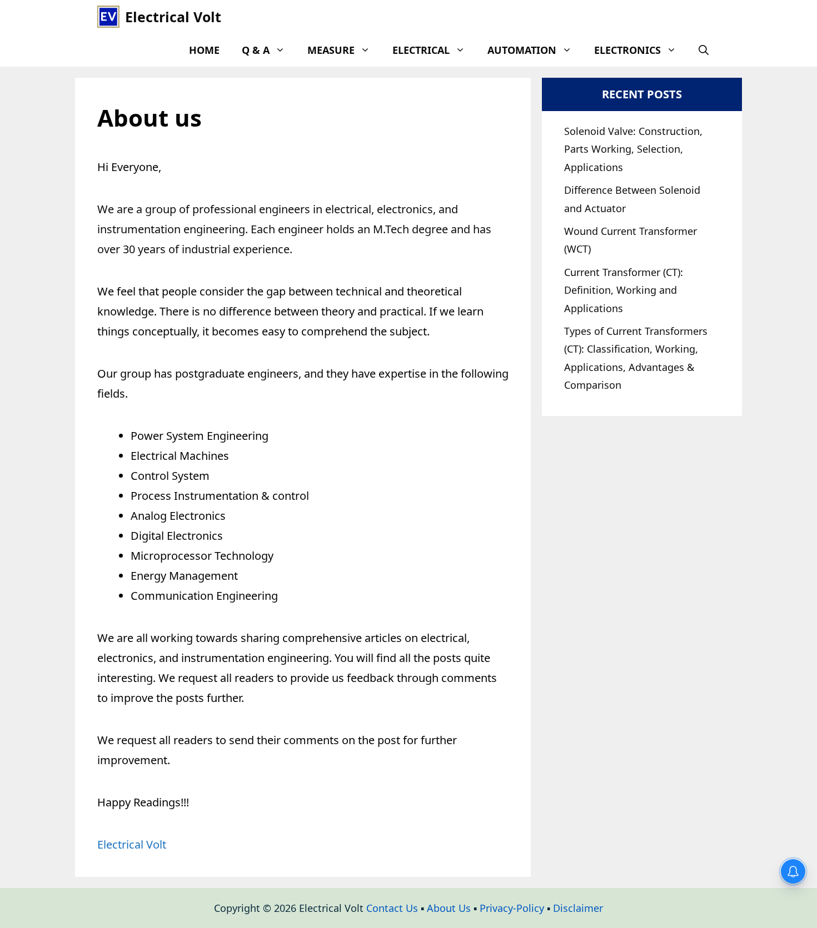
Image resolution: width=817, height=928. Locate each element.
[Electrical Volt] (108, 16)
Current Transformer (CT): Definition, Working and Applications (623, 290)
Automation (521, 50)
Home (204, 50)
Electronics (627, 50)
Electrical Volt (173, 16)
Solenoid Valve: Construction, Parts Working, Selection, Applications (633, 149)
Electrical (421, 50)
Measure (331, 50)
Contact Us (392, 908)
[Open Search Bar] (704, 50)
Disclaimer (578, 908)
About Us (449, 908)
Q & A (256, 50)
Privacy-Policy (512, 908)
